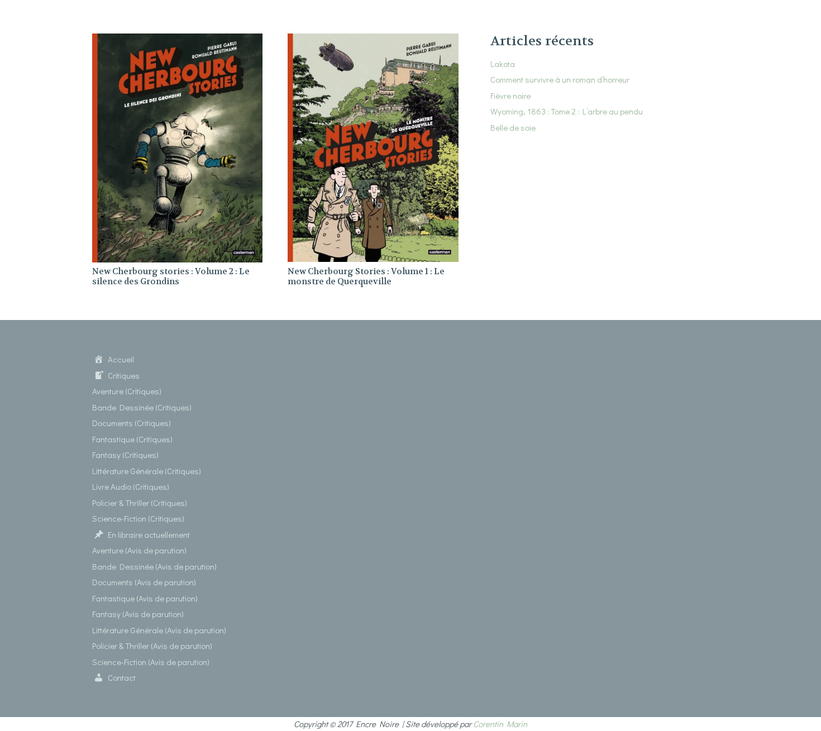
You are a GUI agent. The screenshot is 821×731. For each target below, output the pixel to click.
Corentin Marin (500, 723)
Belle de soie (513, 127)
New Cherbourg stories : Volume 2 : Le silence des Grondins (171, 276)
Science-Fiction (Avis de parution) (150, 661)
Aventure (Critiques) (126, 390)
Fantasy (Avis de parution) (138, 613)
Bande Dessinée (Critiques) (142, 407)
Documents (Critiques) (131, 422)
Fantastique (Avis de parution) (145, 598)
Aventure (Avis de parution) (139, 550)
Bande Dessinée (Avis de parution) (154, 566)
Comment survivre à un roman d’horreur (559, 79)
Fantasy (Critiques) (125, 454)
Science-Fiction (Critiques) (138, 518)
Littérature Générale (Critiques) (146, 470)
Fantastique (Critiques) (132, 439)
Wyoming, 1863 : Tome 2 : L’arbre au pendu (566, 111)
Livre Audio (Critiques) (130, 486)
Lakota (502, 63)
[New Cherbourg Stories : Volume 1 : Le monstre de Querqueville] (373, 40)
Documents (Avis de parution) (144, 581)
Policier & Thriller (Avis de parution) (152, 645)
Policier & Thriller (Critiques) (139, 502)
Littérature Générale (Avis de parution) (159, 630)
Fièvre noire (510, 95)
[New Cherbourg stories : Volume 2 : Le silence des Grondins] (177, 40)
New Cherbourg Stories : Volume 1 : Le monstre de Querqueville (366, 276)
